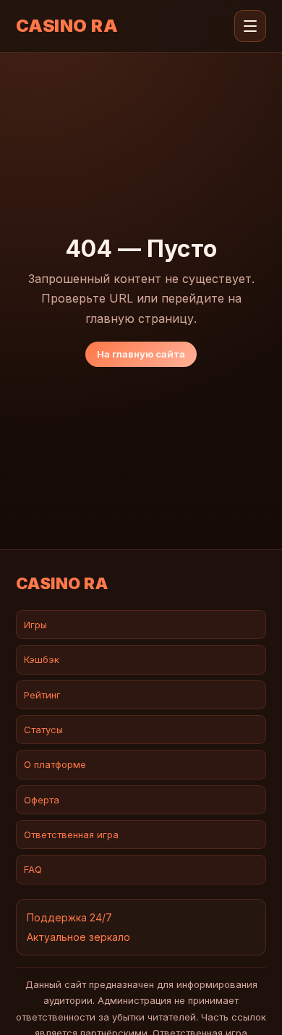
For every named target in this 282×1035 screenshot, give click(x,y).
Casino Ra (67, 26)
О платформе (55, 764)
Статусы (43, 729)
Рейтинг (42, 695)
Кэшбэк (41, 659)
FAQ (33, 869)
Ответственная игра (71, 834)
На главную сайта (141, 354)
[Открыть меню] (250, 26)
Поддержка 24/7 (69, 917)
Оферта (41, 800)
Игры (35, 624)
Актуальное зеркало (78, 937)
